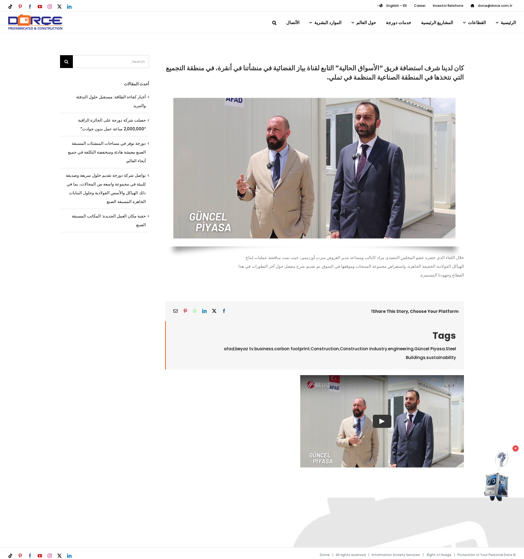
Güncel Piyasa (429, 349)
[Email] (175, 311)
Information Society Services (396, 554)
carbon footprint (292, 349)
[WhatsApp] (195, 311)
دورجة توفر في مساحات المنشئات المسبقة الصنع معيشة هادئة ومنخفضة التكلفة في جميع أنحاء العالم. (107, 152)
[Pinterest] (185, 311)
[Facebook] (224, 311)
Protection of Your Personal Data (484, 554)
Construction (325, 349)
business (263, 349)
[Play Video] (382, 421)
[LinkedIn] (204, 311)
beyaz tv (244, 349)
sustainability (441, 357)
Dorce (325, 554)
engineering (400, 349)
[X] (214, 311)
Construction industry (363, 349)
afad (229, 349)
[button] (274, 22)
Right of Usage (439, 554)
